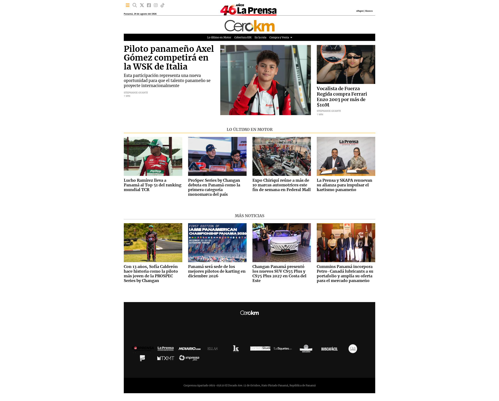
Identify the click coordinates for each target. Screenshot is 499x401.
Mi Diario (190, 349)
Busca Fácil (330, 350)
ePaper (360, 11)
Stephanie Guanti (136, 92)
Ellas (213, 349)
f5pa (143, 359)
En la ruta (260, 37)
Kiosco (369, 11)
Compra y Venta (279, 37)
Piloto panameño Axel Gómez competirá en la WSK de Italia (169, 58)
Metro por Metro (166, 359)
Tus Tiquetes (284, 349)
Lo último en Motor (219, 37)
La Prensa (167, 350)
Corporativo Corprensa (144, 349)
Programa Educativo (307, 349)
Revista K (237, 349)
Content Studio (260, 349)
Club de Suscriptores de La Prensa (354, 349)
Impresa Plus (190, 359)
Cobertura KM (242, 37)
